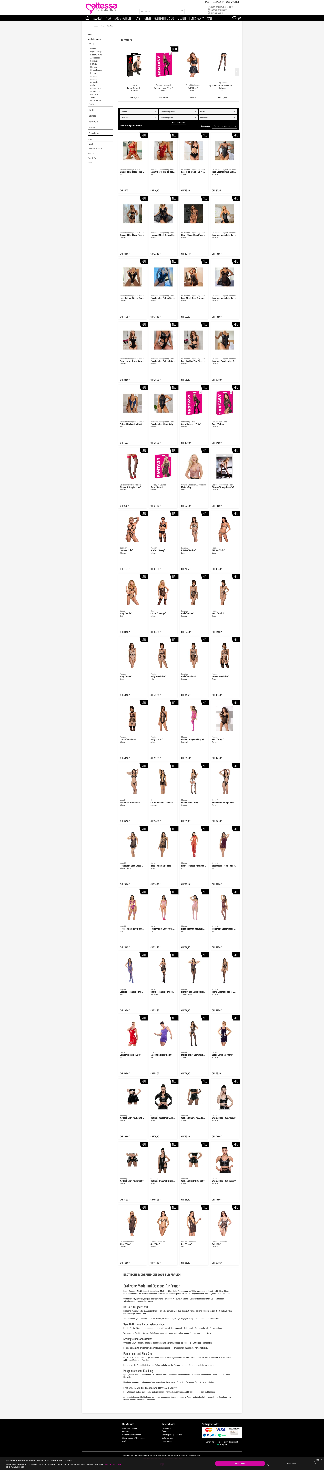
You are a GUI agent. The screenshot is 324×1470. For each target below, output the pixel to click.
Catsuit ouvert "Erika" (163, 88)
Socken (93, 97)
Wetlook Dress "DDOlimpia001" (163, 1181)
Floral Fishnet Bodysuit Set (193, 929)
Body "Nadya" (218, 739)
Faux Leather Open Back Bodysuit (132, 361)
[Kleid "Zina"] (132, 1223)
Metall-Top (186, 487)
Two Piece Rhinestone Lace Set (132, 802)
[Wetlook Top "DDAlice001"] (224, 1160)
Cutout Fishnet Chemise (161, 802)
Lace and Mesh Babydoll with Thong (163, 235)
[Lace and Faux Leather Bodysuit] (224, 340)
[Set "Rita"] (224, 1223)
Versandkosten (157, 1455)
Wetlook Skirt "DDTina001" (132, 1181)
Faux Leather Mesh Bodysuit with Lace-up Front (163, 424)
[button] (64, 1467)
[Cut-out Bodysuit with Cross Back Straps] (132, 403)
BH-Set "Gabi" (218, 550)
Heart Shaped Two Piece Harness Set (193, 235)
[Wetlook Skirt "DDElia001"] (193, 1160)
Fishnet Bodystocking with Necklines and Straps (193, 739)
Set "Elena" (193, 88)
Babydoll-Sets (95, 88)
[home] (87, 18)
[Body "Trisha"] (193, 592)
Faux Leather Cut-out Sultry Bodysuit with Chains (163, 361)
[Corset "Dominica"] (224, 655)
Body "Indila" (125, 613)
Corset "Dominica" (220, 676)
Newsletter (166, 1428)
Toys (137, 18)
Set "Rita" (216, 1244)
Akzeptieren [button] (240, 1463)
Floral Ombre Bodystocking (162, 929)
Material (204, 118)
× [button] (321, 1460)
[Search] (182, 11)
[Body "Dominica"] (163, 655)
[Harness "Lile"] (132, 529)
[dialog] (162, 1463)
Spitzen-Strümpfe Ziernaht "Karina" (222, 85)
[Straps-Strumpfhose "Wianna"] (224, 466)
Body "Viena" (125, 676)
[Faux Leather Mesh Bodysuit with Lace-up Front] (163, 403)
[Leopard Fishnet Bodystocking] (132, 971)
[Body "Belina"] (224, 403)
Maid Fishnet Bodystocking (193, 1055)
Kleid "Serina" (156, 487)
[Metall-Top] (193, 466)
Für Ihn (91, 109)
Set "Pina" (155, 1244)
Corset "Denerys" (158, 613)
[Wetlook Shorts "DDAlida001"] (193, 1097)
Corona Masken (94, 133)
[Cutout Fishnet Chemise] (163, 781)
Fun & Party (196, 18)
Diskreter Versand (129, 1428)
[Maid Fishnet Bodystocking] (193, 1034)
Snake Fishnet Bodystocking (163, 992)
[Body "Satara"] (163, 718)
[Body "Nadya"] (224, 718)
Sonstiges (92, 115)
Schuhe (91, 104)
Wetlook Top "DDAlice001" (224, 1181)
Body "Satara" (156, 739)
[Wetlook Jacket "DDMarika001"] (163, 1097)
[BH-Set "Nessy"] (163, 529)
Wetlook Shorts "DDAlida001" (193, 1118)
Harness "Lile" (126, 550)
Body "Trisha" (187, 613)
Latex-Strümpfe (134, 88)
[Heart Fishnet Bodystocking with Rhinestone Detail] (193, 844)
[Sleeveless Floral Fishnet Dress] (224, 844)
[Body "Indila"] (132, 592)
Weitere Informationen (113, 1464)
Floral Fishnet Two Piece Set (132, 929)
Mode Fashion (122, 18)
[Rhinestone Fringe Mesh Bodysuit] (224, 781)
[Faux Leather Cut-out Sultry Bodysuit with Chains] (163, 340)
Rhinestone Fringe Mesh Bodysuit (224, 802)
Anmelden (219, 1)
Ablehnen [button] (291, 1463)
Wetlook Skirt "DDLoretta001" (132, 1118)
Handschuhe (93, 121)
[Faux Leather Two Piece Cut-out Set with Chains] (193, 340)
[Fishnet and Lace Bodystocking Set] (193, 971)
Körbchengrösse (168, 112)
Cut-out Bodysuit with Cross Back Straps (132, 424)
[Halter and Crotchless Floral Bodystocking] (224, 908)
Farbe (203, 112)
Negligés (93, 67)
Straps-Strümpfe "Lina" (130, 487)
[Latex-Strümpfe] (134, 65)
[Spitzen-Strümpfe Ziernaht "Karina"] (222, 62)
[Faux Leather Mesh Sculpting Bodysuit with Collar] (224, 151)
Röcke (92, 85)
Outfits (93, 49)
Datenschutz (167, 1438)
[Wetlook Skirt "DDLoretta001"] (132, 1097)
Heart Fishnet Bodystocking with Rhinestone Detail (193, 866)
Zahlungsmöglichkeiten (172, 1435)
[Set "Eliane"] (193, 1223)
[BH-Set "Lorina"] (193, 529)
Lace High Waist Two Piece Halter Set (193, 172)
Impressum (166, 1441)
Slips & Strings (96, 52)
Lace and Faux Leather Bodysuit (224, 361)
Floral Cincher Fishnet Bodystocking (224, 992)
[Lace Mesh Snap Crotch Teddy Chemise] (193, 277)
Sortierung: (205, 126)
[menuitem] (208, 2)
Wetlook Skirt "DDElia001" (193, 1181)
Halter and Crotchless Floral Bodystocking (224, 929)
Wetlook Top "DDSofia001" (224, 1118)
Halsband (92, 127)
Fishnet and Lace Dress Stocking (132, 866)
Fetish (147, 18)
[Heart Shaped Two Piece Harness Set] (193, 214)
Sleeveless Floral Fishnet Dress (224, 866)
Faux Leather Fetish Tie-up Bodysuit (163, 298)
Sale (209, 18)
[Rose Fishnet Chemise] (163, 844)
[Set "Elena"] (193, 65)
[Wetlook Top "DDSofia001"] (224, 1097)
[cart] (239, 18)
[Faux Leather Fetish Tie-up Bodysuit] (163, 277)
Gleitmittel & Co (164, 18)
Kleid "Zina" (125, 1244)
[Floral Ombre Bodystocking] (163, 908)
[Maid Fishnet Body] (193, 781)
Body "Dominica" (158, 676)
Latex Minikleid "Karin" (130, 1055)
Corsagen (94, 79)
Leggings (94, 61)
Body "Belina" (218, 424)
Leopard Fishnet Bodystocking (132, 992)
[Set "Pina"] (163, 1223)
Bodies (93, 73)
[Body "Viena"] (132, 655)
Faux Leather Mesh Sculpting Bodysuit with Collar (224, 172)
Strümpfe (94, 82)
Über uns (165, 1431)
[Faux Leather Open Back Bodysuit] (132, 340)
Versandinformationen (131, 1435)
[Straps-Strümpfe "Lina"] (132, 466)
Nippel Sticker (95, 100)
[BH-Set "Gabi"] (224, 529)
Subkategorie (167, 118)
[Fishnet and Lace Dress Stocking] (132, 844)
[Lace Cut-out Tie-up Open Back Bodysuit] (163, 151)
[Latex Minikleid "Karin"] (132, 1034)
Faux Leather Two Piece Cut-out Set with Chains (193, 361)
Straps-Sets (94, 91)
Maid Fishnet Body (189, 802)
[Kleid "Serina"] (163, 466)
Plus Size (125, 118)
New (108, 18)
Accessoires (95, 58)
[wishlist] (234, 18)
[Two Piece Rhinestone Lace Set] (132, 781)
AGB (124, 1441)
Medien (182, 18)
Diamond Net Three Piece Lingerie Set (132, 172)
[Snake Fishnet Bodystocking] (163, 971)
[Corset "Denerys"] (163, 592)
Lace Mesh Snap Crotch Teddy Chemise (193, 298)
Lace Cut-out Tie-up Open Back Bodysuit (163, 172)
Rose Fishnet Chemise (160, 866)
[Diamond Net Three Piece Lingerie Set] (132, 151)
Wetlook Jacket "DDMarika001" (163, 1118)
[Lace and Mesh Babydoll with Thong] (163, 214)
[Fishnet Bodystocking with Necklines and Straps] (193, 718)
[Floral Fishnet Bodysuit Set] (193, 908)
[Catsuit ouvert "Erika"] (163, 65)
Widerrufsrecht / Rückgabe (133, 1438)
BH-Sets (93, 64)
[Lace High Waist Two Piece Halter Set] (193, 151)
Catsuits (93, 76)
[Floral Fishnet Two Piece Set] (132, 908)
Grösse (124, 112)
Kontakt (125, 1431)
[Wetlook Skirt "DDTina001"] (132, 1160)
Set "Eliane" (186, 1244)
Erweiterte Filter (177, 123)
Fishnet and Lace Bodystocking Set (193, 992)
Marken (97, 18)
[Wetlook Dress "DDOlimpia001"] (163, 1160)
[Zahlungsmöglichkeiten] (222, 1432)
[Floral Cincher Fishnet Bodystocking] (224, 971)
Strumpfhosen (96, 70)
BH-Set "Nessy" (157, 550)
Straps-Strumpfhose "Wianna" (224, 487)
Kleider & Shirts (96, 55)
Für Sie (91, 43)
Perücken (94, 94)
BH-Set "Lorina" (188, 550)
